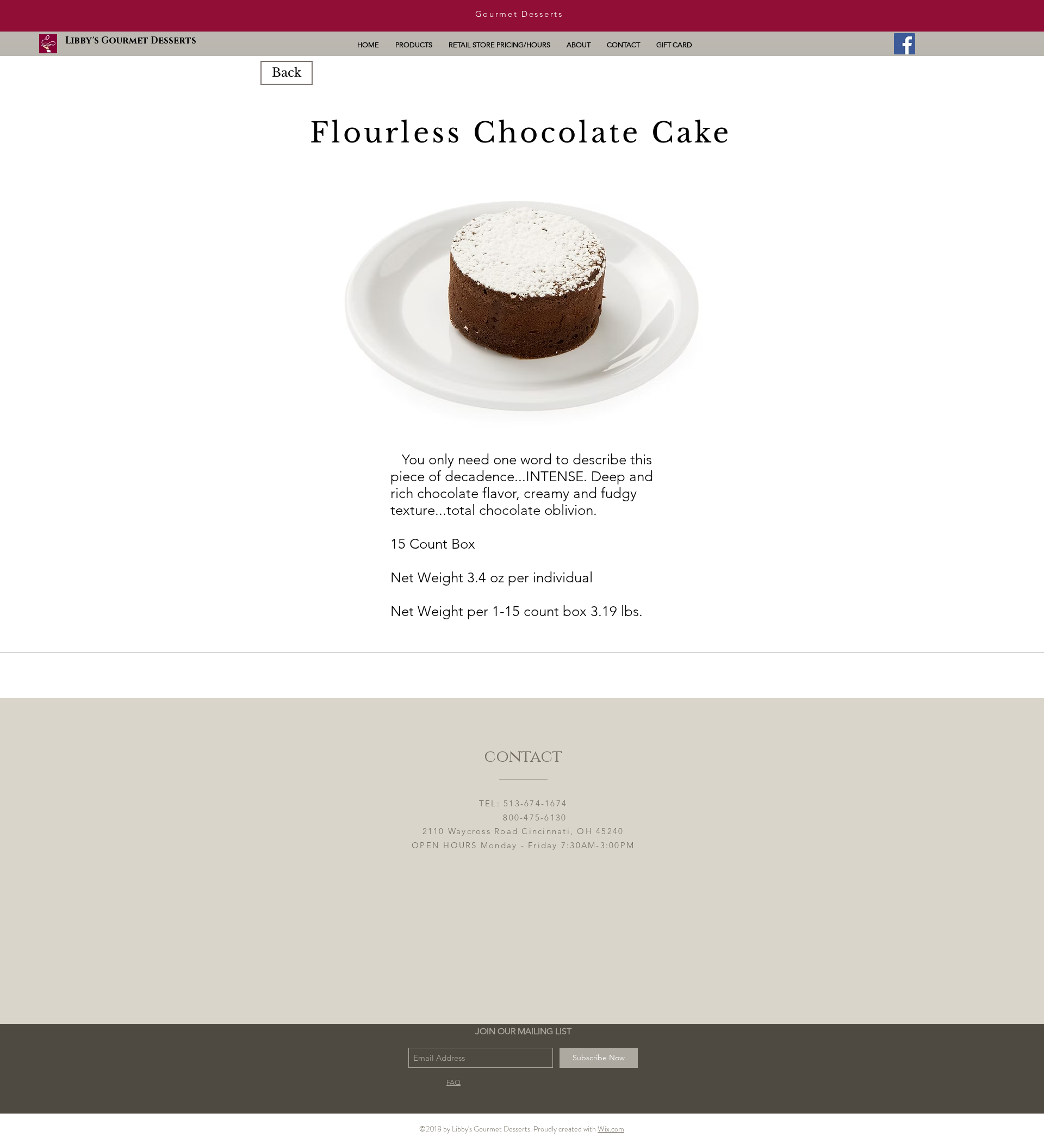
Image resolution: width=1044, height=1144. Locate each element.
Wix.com (611, 1128)
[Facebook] (904, 43)
